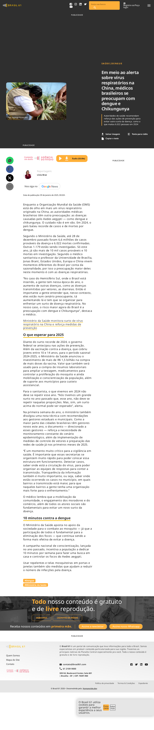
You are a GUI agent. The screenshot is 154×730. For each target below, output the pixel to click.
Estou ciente (106, 707)
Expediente (143, 683)
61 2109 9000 (69, 669)
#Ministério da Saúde (35, 584)
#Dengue (29, 580)
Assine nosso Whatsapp (126, 626)
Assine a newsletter (93, 626)
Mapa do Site (13, 659)
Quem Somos (13, 655)
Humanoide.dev (90, 688)
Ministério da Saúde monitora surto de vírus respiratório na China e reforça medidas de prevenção (53, 324)
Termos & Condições (126, 683)
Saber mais (112, 707)
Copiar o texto (112, 138)
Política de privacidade (104, 683)
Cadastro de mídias (67, 617)
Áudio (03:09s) (78, 158)
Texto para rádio (140, 134)
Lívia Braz (42, 174)
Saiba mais (41, 617)
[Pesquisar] (95, 7)
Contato (10, 664)
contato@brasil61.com (74, 664)
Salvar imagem (113, 134)
